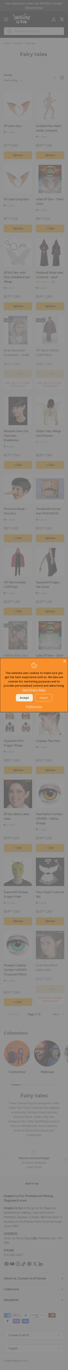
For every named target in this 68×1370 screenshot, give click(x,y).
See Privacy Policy (34, 690)
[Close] (64, 661)
